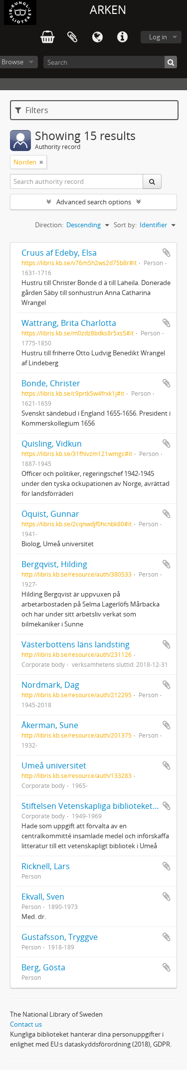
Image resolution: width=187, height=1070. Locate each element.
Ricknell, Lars (45, 866)
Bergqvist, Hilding (54, 564)
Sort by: (125, 224)
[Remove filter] (41, 162)
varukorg (47, 37)
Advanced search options (93, 201)
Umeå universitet (53, 765)
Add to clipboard (167, 253)
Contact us (26, 1024)
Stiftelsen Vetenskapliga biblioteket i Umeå (101, 805)
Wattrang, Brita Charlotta (68, 322)
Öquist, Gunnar (50, 513)
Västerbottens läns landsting (75, 644)
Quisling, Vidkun (51, 443)
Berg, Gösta (43, 967)
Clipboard (72, 37)
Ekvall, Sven (42, 896)
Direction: (49, 224)
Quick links (122, 37)
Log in (158, 36)
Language (97, 37)
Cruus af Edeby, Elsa (59, 252)
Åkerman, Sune (49, 725)
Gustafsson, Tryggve (59, 936)
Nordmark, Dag (50, 684)
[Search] (171, 62)
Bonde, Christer (50, 383)
